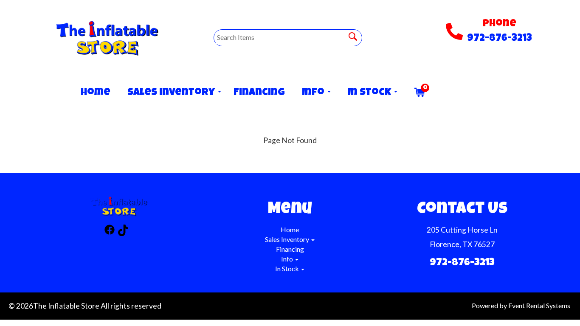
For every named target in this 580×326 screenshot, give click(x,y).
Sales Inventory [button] (172, 93)
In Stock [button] (370, 93)
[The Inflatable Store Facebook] (109, 232)
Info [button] (314, 93)
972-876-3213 (499, 39)
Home (95, 93)
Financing (259, 93)
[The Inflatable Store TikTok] (123, 232)
